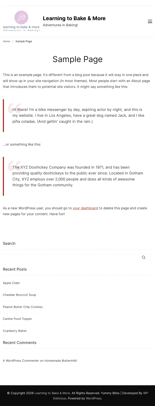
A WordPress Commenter (21, 360)
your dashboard (85, 208)
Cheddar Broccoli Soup (19, 295)
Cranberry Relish (14, 331)
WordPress (93, 398)
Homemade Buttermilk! (60, 360)
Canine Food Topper (17, 319)
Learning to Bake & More (74, 18)
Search (9, 243)
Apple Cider (11, 283)
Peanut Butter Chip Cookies (23, 307)
